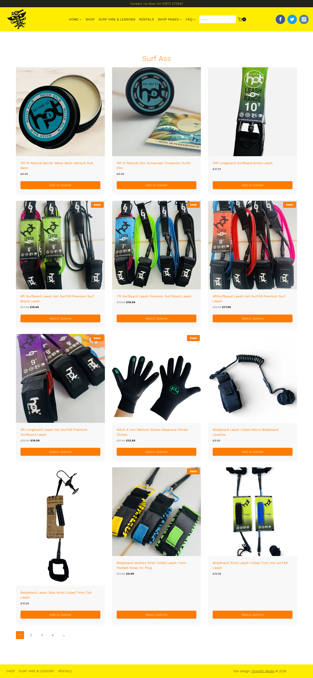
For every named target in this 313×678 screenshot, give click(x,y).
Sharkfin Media (263, 671)
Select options (60, 318)
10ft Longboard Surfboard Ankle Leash (243, 163)
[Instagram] (304, 19)
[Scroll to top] (304, 663)
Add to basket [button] (60, 185)
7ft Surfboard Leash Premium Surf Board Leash (154, 296)
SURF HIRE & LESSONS (117, 19)
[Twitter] (292, 19)
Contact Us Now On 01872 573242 (156, 3)
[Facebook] (280, 19)
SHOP (90, 19)
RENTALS (146, 19)
